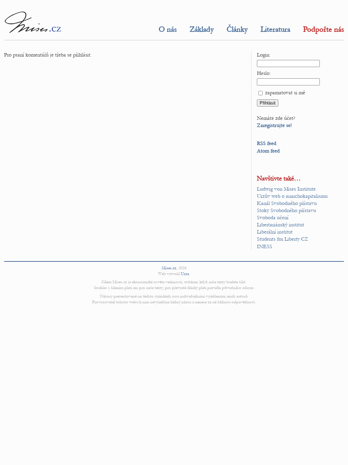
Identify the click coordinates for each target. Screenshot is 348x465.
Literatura (275, 29)
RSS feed (266, 143)
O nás (168, 29)
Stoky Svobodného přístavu (286, 210)
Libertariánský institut (280, 225)
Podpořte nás (323, 29)
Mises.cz (169, 268)
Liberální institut (275, 232)
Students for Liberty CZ (282, 239)
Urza (185, 273)
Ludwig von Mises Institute (286, 189)
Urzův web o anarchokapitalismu (292, 196)
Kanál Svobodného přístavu (287, 203)
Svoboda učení (273, 217)
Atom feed (268, 151)
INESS (264, 246)
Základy (202, 29)
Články (237, 29)
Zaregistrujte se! (274, 125)
